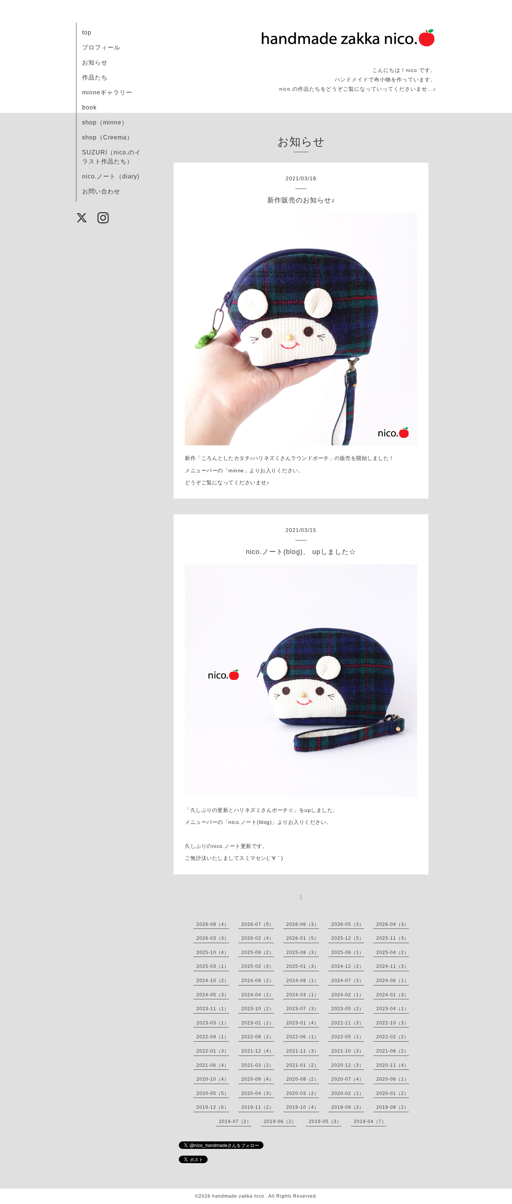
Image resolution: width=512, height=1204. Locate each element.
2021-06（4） (212, 1065)
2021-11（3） (302, 1051)
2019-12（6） (212, 1107)
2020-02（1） (347, 1093)
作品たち (95, 77)
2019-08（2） (392, 1107)
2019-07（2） (235, 1121)
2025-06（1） (347, 952)
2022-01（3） (212, 1051)
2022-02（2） (392, 1036)
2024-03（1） (302, 994)
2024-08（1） (302, 980)
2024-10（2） (212, 980)
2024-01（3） (392, 994)
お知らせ (95, 62)
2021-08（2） (392, 1051)
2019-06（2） (280, 1121)
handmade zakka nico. (239, 1196)
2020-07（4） (347, 1079)
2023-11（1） (212, 1008)
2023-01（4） (302, 1023)
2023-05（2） (347, 1008)
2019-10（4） (302, 1107)
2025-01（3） (302, 966)
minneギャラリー (107, 92)
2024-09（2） (257, 980)
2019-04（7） (370, 1121)
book (89, 107)
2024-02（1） (347, 994)
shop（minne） (105, 122)
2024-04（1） (257, 994)
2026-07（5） (257, 924)
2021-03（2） (257, 1065)
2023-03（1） (212, 1023)
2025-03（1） (212, 966)
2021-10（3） (347, 1051)
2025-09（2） (257, 952)
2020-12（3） (347, 1065)
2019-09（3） (347, 1107)
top (86, 32)
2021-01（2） (302, 1065)
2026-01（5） (302, 938)
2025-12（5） (347, 938)
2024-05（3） (212, 994)
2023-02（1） (257, 1023)
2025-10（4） (212, 952)
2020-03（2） (302, 1093)
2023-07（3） (302, 1008)
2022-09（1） (212, 1036)
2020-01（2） (392, 1093)
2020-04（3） (257, 1093)
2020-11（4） (392, 1065)
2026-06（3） (302, 924)
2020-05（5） (212, 1093)
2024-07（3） (347, 980)
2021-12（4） (257, 1051)
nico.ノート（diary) (110, 176)
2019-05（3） (325, 1121)
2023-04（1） (392, 1008)
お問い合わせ (101, 191)
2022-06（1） (302, 1036)
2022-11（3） (347, 1023)
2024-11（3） (392, 966)
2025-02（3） (257, 966)
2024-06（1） (392, 980)
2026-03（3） (212, 938)
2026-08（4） (212, 924)
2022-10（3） (392, 1023)
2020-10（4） (212, 1079)
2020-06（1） (392, 1079)
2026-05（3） (347, 924)
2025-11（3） (392, 938)
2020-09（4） (257, 1079)
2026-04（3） (392, 924)
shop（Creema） (107, 137)
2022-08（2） (257, 1036)
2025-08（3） (302, 952)
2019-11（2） (257, 1107)
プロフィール (101, 47)
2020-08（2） (302, 1079)
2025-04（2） (392, 952)
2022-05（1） (347, 1036)
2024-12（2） (347, 966)
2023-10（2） (257, 1008)
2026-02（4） (257, 938)
